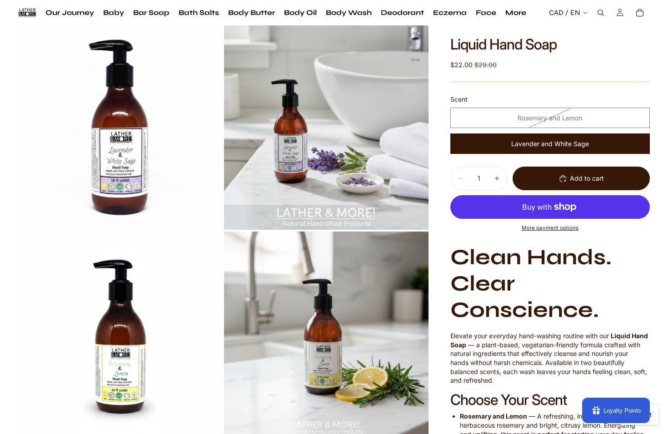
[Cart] (640, 13)
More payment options (550, 228)
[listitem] (516, 13)
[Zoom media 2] (326, 127)
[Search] (601, 13)
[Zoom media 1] (120, 127)
